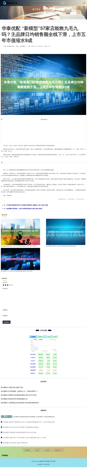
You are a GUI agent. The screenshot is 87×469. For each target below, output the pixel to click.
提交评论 (6, 322)
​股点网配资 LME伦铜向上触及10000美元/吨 (15, 443)
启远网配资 (27, 450)
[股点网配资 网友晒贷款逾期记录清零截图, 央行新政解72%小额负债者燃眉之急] (6, 416)
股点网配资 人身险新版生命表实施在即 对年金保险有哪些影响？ (20, 403)
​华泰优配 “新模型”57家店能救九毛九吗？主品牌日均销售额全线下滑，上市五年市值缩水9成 (29, 422)
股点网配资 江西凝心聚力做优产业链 (12, 387)
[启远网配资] (10, 3)
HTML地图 (52, 461)
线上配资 (47, 450)
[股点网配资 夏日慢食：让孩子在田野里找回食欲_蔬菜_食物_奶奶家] (20, 231)
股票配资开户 (58, 450)
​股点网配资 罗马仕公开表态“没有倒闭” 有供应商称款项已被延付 (21, 427)
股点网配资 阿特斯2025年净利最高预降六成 (14, 399)
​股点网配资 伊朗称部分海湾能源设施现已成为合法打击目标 (20, 432)
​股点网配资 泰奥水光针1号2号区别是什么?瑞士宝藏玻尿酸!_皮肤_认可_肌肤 (24, 437)
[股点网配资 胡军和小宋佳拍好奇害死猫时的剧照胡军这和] (65, 231)
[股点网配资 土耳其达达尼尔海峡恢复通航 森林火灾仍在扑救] (20, 259)
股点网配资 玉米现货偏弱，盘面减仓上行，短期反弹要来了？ (19, 391)
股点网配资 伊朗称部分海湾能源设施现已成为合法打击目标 (19, 395)
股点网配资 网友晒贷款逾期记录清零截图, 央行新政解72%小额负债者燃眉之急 (34, 416)
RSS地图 (47, 461)
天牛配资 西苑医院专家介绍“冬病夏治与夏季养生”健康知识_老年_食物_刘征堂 (27, 205)
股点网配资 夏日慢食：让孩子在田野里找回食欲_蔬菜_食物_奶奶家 (24, 208)
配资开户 (37, 450)
